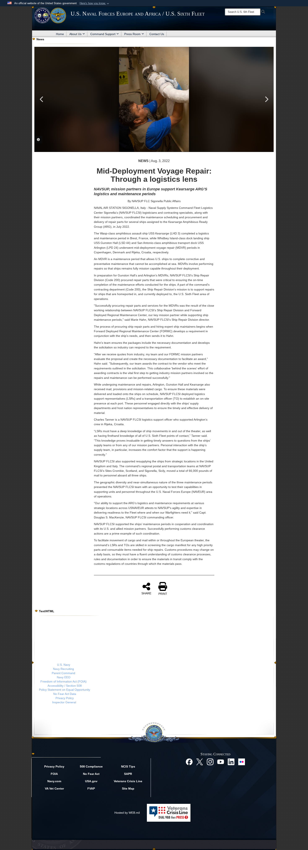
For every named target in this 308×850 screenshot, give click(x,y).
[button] (95, 3)
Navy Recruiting (63, 669)
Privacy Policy (65, 698)
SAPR (128, 773)
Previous (42, 99)
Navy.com (54, 781)
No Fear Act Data (64, 694)
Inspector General (64, 702)
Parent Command (63, 673)
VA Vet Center (54, 788)
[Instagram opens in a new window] (210, 761)
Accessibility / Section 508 (65, 685)
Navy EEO (63, 677)
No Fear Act (91, 773)
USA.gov (91, 781)
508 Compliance (91, 766)
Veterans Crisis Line (128, 781)
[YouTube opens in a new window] (220, 761)
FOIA (54, 773)
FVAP (91, 788)
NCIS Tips (128, 766)
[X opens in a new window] (199, 761)
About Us (75, 34)
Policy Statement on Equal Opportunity (64, 689)
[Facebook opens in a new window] (189, 761)
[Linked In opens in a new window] (231, 761)
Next (266, 99)
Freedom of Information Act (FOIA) (63, 681)
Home (60, 34)
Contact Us (156, 34)
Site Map (128, 788)
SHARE (146, 593)
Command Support (102, 34)
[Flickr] (241, 761)
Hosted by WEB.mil (127, 812)
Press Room (132, 34)
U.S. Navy (63, 664)
